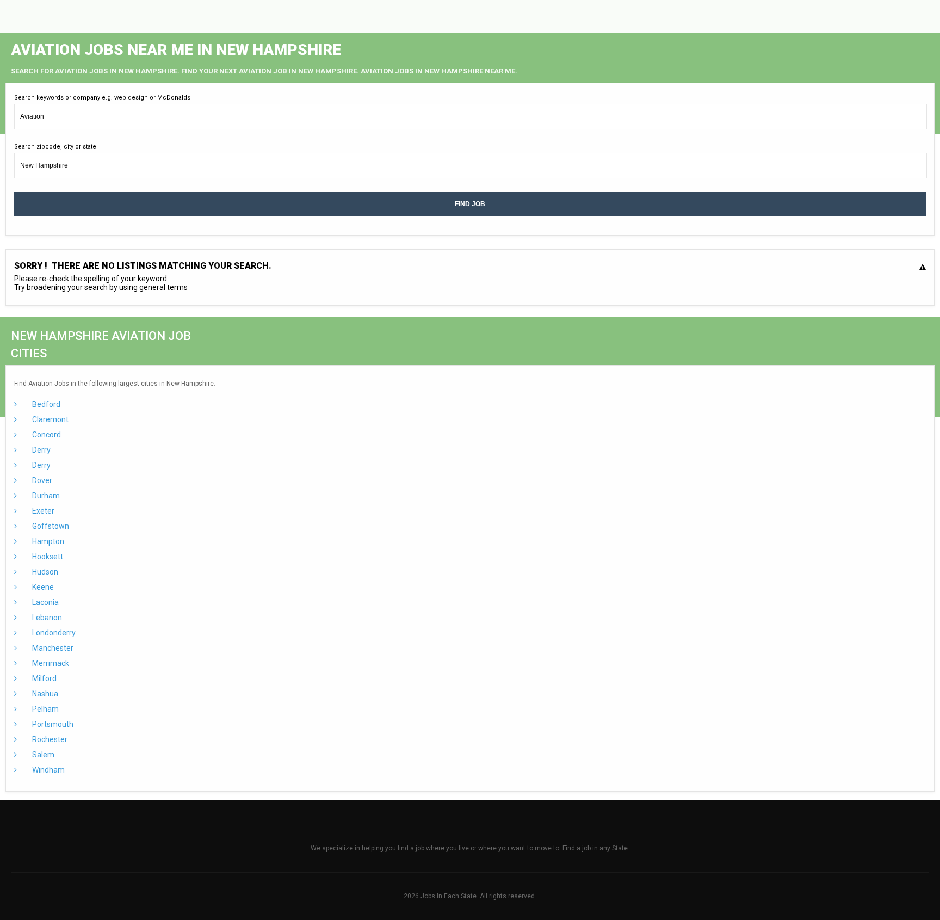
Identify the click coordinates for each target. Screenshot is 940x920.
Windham (47, 769)
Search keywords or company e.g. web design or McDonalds (102, 97)
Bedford (45, 404)
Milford (43, 678)
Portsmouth (51, 724)
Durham (45, 495)
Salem (42, 754)
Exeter (42, 511)
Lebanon (46, 617)
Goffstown (49, 526)
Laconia (44, 602)
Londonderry (53, 632)
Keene (42, 587)
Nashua (44, 693)
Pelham (44, 709)
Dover (41, 480)
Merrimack (49, 663)
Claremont (49, 419)
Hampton (47, 541)
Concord (45, 434)
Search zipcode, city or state (55, 146)
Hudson (44, 571)
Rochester (48, 739)
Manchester (51, 648)
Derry (40, 450)
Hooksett (46, 556)
